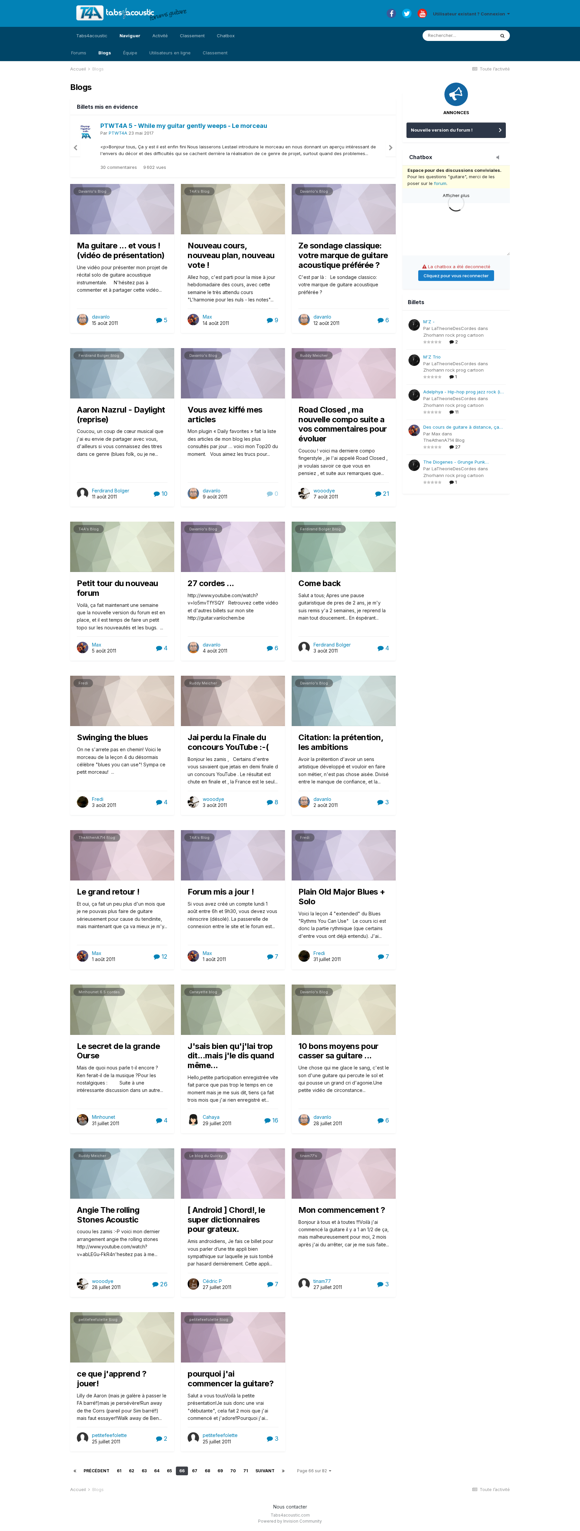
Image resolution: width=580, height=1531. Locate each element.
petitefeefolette (109, 1435)
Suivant (265, 1470)
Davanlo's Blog (92, 191)
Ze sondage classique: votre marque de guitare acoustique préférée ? (343, 255)
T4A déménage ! (125, 125)
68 (207, 1470)
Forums (78, 52)
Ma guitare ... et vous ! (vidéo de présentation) (121, 250)
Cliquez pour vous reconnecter (456, 275)
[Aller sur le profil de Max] (86, 131)
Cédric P (212, 1281)
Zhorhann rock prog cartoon (453, 335)
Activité (160, 35)
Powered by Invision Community (290, 1521)
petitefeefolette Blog (98, 1319)
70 (233, 1470)
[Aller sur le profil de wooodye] (304, 493)
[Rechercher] (502, 35)
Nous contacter (290, 1507)
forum (440, 183)
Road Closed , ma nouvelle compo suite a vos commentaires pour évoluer (342, 424)
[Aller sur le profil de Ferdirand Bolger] (82, 493)
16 (274, 1120)
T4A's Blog (199, 191)
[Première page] (75, 1471)
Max (113, 133)
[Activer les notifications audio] (499, 157)
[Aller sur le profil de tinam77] (304, 1284)
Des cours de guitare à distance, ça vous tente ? (461, 427)
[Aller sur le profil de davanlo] (82, 319)
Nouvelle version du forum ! (442, 130)
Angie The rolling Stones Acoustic (108, 1215)
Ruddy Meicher (314, 355)
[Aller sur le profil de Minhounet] (82, 1120)
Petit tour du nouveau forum (117, 588)
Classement (215, 52)
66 (182, 1470)
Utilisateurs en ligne (170, 52)
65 (169, 1470)
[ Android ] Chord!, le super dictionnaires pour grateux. (226, 1219)
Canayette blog (203, 992)
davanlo (101, 317)
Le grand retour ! (108, 892)
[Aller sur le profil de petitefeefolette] (82, 1438)
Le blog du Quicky (206, 1155)
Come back (319, 583)
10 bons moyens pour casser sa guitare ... (338, 1051)
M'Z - (429, 321)
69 (220, 1470)
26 (162, 1284)
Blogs (104, 52)
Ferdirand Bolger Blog (99, 355)
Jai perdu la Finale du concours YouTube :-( (228, 742)
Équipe (130, 52)
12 (163, 956)
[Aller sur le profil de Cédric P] (193, 1284)
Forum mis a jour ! (221, 892)
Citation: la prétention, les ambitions (340, 742)
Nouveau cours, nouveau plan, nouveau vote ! (231, 255)
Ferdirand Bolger (110, 490)
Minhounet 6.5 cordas (99, 992)
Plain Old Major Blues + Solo (341, 896)
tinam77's (308, 1155)
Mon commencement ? (341, 1210)
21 (385, 493)
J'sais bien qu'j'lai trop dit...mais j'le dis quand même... (231, 1055)
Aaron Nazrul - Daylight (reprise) (121, 414)
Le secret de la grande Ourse (118, 1051)
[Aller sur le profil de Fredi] (82, 802)
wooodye (324, 490)
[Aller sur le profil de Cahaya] (193, 1120)
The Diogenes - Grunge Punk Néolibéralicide (454, 462)
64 (156, 1470)
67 (194, 1470)
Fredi (83, 683)
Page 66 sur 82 (313, 1470)
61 (119, 1470)
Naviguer (129, 35)
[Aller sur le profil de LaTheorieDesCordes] (414, 325)
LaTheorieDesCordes (454, 328)
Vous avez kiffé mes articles (225, 414)
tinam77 (322, 1281)
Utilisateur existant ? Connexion (470, 13)
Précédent (96, 1470)
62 (131, 1470)
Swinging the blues (112, 737)
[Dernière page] (283, 1471)
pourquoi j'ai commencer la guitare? (231, 1378)
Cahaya (211, 1117)
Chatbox (226, 35)
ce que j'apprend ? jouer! (111, 1378)
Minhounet (103, 1117)
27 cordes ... (211, 583)
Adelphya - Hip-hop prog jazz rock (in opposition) (463, 392)
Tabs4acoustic (91, 35)
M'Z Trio (432, 357)
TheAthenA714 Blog (97, 837)
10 (163, 493)
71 (245, 1470)
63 (144, 1470)
